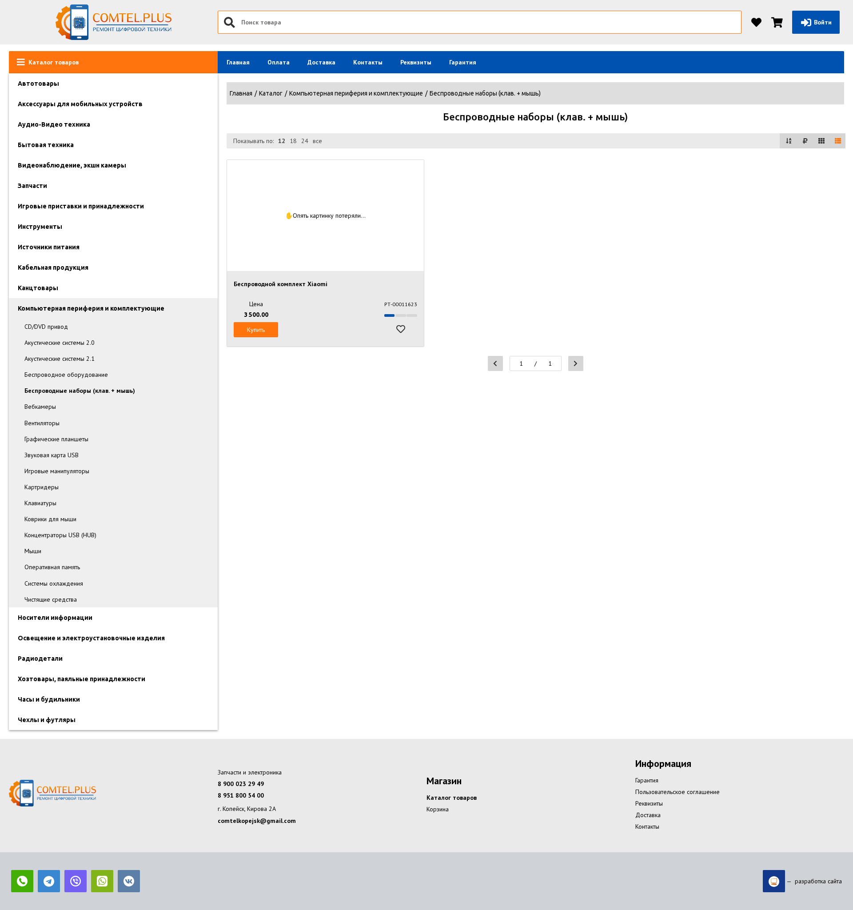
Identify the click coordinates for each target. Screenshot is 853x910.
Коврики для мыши (50, 519)
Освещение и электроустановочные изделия (91, 638)
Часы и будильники (49, 699)
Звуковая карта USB (51, 455)
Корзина (437, 809)
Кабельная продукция (53, 267)
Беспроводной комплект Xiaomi (280, 284)
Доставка (321, 62)
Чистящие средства (50, 599)
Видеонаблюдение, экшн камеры (72, 165)
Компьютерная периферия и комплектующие (91, 308)
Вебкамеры (40, 407)
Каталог (271, 93)
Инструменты (40, 226)
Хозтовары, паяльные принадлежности (81, 678)
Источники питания (49, 247)
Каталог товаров (451, 797)
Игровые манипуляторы (56, 471)
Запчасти (32, 185)
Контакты (368, 62)
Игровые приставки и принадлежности (81, 206)
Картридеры (41, 487)
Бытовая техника (46, 144)
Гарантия (462, 62)
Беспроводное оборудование (66, 375)
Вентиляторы (42, 423)
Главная (238, 62)
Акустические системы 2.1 (59, 359)
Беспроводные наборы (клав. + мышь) (79, 391)
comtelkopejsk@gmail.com (257, 820)
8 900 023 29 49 (241, 783)
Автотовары (38, 83)
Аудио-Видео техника (54, 124)
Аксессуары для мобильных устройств (80, 104)
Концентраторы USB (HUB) (60, 535)
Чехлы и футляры (47, 719)
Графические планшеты (56, 439)
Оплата (278, 62)
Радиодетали (40, 658)
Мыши (32, 551)
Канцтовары (38, 287)
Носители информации (55, 617)
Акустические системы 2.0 (59, 343)
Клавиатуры (40, 503)
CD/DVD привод (46, 327)
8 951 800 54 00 (241, 795)
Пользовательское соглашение (677, 791)
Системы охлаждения (53, 583)
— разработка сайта (813, 881)
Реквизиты (415, 62)
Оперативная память (52, 567)
